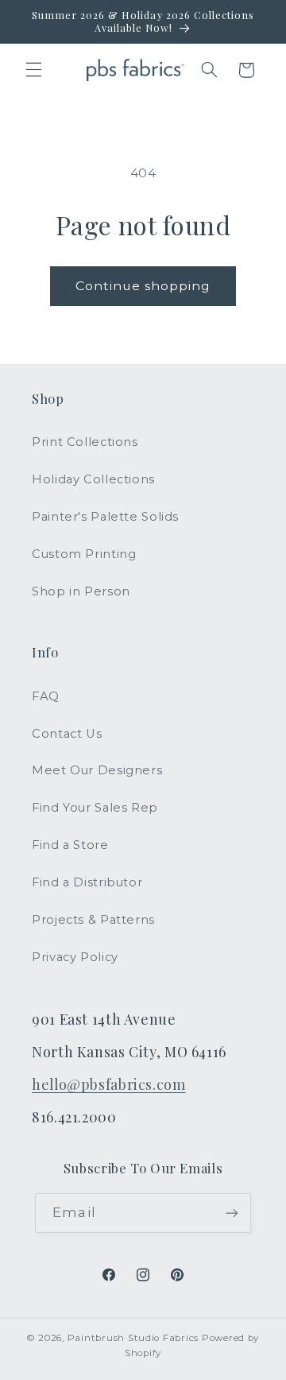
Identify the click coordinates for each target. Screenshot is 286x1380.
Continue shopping (143, 285)
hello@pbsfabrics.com (109, 1084)
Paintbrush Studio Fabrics (133, 1337)
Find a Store (70, 845)
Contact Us (67, 734)
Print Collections (85, 442)
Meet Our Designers (97, 770)
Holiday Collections (93, 479)
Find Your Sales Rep (95, 807)
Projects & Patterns (93, 920)
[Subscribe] (231, 1212)
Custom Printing (84, 554)
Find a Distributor (87, 882)
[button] (33, 70)
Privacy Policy (75, 957)
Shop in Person (81, 591)
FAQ (46, 696)
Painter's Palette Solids (105, 517)
